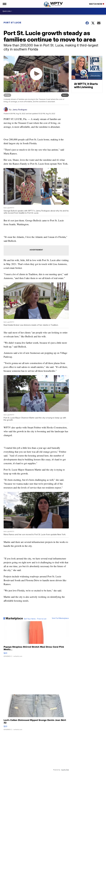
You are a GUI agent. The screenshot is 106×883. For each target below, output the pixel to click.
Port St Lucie (12, 22)
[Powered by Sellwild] (65, 770)
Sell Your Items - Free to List (35, 619)
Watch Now (96, 4)
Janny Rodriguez (19, 109)
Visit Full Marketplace (60, 618)
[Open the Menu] (4, 4)
